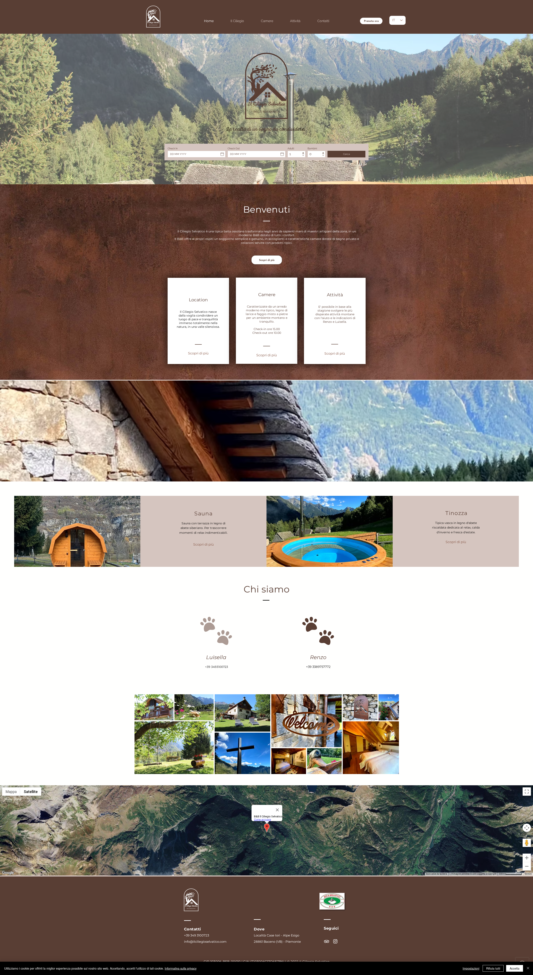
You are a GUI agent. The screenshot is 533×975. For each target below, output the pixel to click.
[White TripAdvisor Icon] (326, 941)
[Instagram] (335, 941)
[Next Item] (391, 734)
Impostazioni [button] (471, 968)
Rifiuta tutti (493, 968)
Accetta (514, 968)
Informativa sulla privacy (181, 968)
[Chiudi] (528, 968)
